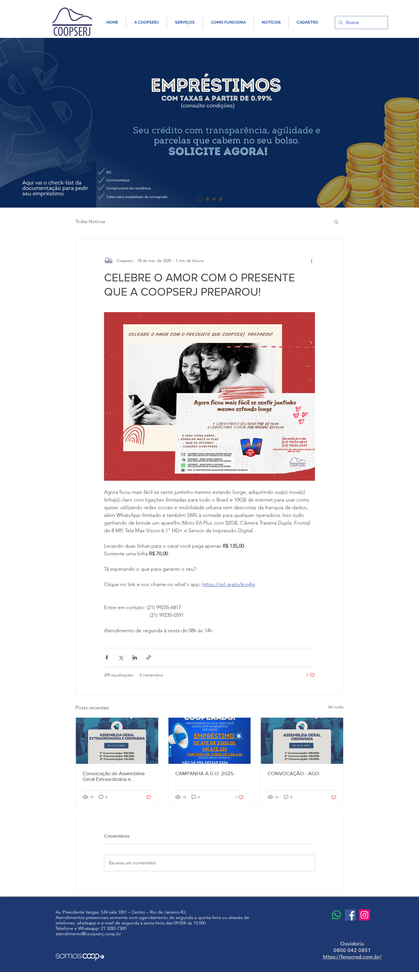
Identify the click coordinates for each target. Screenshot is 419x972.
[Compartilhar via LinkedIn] (134, 657)
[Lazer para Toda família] (214, 199)
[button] (336, 221)
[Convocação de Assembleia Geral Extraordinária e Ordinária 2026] (117, 741)
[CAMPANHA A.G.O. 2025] (209, 741)
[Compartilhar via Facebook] (106, 657)
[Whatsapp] (336, 914)
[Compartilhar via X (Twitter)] (120, 657)
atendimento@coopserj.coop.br (88, 933)
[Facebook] (350, 914)
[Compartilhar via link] (148, 657)
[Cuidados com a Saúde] (220, 199)
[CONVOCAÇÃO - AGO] (302, 741)
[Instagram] (364, 914)
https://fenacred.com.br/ (352, 956)
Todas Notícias (90, 221)
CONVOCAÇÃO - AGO (293, 773)
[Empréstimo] (200, 199)
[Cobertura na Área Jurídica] (207, 199)
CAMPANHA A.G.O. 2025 (204, 773)
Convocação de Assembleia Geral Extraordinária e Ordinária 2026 (114, 776)
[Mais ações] (311, 260)
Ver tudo (335, 706)
